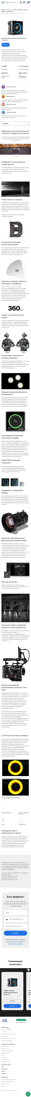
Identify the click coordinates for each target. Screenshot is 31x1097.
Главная (3, 9)
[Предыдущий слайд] (3, 28)
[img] (28, 2)
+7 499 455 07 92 (13, 2)
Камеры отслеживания (6, 11)
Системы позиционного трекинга (20, 9)
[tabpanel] (15, 131)
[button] (21, 1018)
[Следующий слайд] (27, 28)
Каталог (9, 9)
